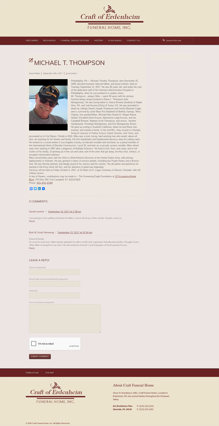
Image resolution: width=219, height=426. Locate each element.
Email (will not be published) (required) (48, 279)
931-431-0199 (45, 182)
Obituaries (32, 40)
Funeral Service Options (75, 40)
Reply (32, 221)
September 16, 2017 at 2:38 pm (64, 211)
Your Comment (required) (41, 302)
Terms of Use (32, 373)
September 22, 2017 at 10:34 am (75, 232)
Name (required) (37, 267)
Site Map (50, 373)
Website (33, 290)
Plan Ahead (115, 40)
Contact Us (133, 40)
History (98, 40)
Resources (49, 40)
